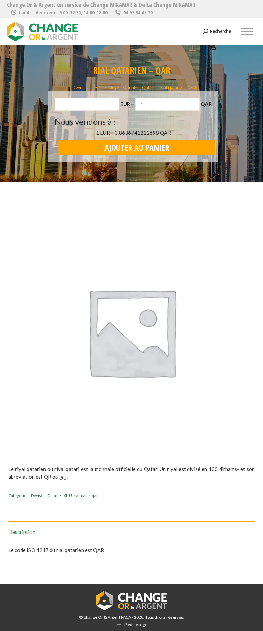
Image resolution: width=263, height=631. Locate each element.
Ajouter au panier (136, 147)
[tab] (131, 528)
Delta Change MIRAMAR (167, 5)
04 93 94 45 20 (137, 12)
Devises (38, 495)
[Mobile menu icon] (247, 31)
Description (21, 532)
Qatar (52, 495)
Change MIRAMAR (111, 5)
